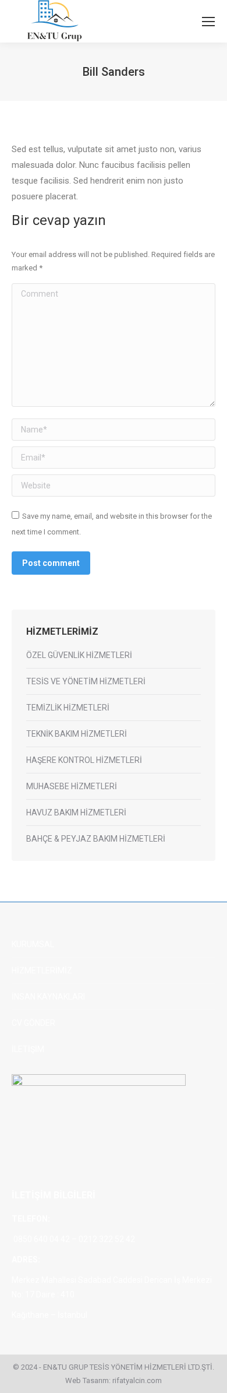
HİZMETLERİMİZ (42, 970)
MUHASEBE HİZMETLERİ (71, 786)
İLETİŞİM (28, 1049)
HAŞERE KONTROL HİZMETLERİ (84, 760)
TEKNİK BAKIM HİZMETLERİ (76, 733)
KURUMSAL (33, 944)
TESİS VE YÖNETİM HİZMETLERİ (86, 681)
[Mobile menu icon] (208, 22)
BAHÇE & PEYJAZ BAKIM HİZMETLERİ (95, 838)
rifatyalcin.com (137, 1380)
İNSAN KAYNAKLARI (48, 996)
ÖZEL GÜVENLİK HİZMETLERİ (79, 655)
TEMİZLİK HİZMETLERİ (67, 707)
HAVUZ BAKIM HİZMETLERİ (76, 812)
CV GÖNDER (33, 1023)
